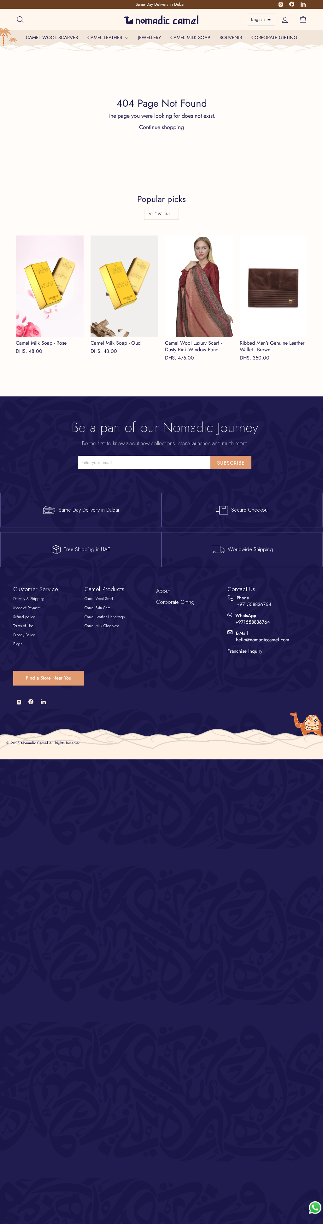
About (162, 591)
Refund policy (24, 617)
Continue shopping (161, 127)
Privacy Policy (24, 635)
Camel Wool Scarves (52, 37)
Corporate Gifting (274, 37)
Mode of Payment (26, 608)
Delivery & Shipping (28, 599)
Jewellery (149, 37)
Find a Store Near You (48, 677)
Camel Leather (105, 37)
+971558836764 (254, 604)
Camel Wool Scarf (99, 599)
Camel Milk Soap (190, 37)
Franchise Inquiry (244, 651)
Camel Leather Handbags (105, 617)
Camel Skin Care (97, 608)
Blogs (17, 644)
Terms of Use (23, 626)
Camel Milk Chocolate (102, 626)
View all (161, 214)
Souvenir (231, 37)
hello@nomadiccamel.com (262, 640)
